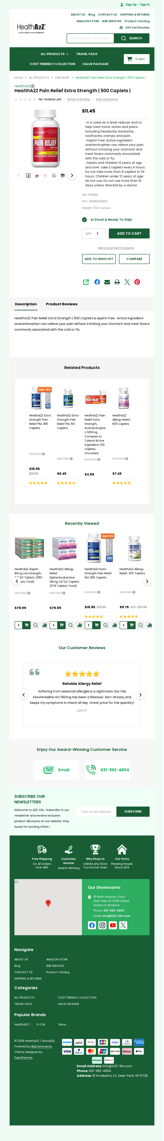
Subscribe (133, 811)
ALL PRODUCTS (53, 54)
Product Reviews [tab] (62, 304)
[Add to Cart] (41, 491)
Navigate (23, 949)
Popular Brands (30, 1014)
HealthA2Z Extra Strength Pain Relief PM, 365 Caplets (40, 421)
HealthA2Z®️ (22, 593)
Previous (24, 695)
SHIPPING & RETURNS (135, 15)
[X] (127, 282)
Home (18, 78)
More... (63, 1024)
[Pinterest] (137, 282)
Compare (134, 259)
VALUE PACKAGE (95, 64)
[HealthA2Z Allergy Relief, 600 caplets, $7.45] (123, 398)
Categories (26, 988)
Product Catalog (137, 21)
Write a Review (78, 99)
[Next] (147, 581)
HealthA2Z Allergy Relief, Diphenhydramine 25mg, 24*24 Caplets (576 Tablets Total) (64, 577)
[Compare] (45, 625)
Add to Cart (129, 233)
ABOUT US (78, 15)
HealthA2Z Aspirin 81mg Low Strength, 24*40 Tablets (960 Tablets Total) (28, 575)
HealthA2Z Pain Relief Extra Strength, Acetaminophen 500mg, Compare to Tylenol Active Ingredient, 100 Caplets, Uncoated (95, 434)
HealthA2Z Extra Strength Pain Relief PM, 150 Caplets (68, 421)
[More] (67, 53)
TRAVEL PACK (87, 54)
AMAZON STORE (87, 21)
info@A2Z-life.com (116, 916)
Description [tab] (26, 304)
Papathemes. (23, 1058)
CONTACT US (107, 15)
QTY (88, 233)
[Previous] (17, 581)
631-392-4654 (114, 911)
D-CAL (41, 1024)
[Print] (117, 282)
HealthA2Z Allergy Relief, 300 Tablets (132, 571)
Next (72, 175)
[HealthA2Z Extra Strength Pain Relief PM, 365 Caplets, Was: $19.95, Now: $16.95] (40, 398)
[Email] (107, 282)
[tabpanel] (82, 695)
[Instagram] (102, 925)
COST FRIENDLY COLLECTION (52, 64)
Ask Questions (107, 99)
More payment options (116, 248)
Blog (91, 15)
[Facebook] (97, 282)
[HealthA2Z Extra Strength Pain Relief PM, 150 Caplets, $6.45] (68, 398)
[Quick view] (50, 491)
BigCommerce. (41, 1046)
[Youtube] (113, 925)
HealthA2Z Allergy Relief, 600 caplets (121, 419)
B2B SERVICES (111, 21)
